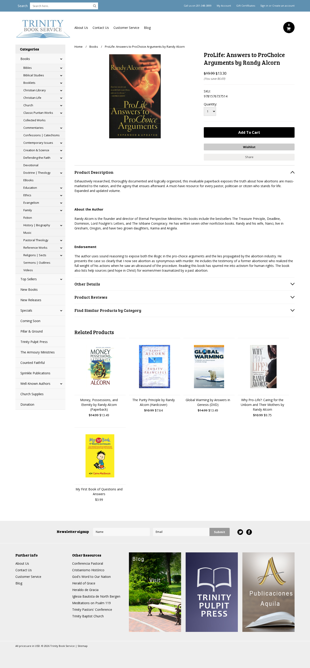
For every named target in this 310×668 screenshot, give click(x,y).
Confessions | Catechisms (41, 135)
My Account (224, 5)
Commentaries (33, 128)
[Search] (94, 5)
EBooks (28, 180)
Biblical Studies (33, 75)
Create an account (283, 5)
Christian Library (34, 90)
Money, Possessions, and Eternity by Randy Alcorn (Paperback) (99, 405)
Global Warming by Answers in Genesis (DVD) (208, 402)
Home (78, 47)
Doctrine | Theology (37, 173)
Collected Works (34, 120)
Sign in (264, 5)
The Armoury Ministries (37, 352)
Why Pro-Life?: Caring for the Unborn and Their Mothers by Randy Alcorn (262, 405)
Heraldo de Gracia (85, 590)
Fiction (27, 218)
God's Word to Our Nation (91, 576)
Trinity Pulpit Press (34, 342)
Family (27, 210)
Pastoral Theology (35, 240)
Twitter (240, 532)
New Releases (30, 300)
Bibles (27, 68)
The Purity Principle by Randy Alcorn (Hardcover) (153, 402)
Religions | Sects (34, 255)
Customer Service (126, 27)
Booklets (29, 83)
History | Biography (36, 225)
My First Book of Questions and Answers (99, 491)
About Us (81, 27)
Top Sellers (28, 279)
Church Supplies (32, 394)
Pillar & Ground (31, 331)
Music (27, 233)
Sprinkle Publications (35, 373)
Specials (26, 310)
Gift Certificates (245, 5)
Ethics (27, 195)
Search (23, 6)
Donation (27, 404)
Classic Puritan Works (38, 113)
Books (25, 59)
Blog (147, 27)
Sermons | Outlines (36, 263)
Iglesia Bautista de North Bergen (96, 596)
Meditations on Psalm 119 (91, 603)
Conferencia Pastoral (87, 563)
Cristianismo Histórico (88, 570)
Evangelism (31, 203)
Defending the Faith (36, 158)
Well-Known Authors (35, 383)
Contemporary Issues (38, 143)
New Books (29, 289)
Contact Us (101, 27)
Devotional (30, 165)
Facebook (249, 532)
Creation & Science (36, 150)
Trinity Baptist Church (88, 616)
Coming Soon (30, 321)
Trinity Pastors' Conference (92, 609)
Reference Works (35, 248)
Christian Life (32, 98)
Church (28, 105)
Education (30, 188)
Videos (28, 270)
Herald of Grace (83, 583)
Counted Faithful (32, 362)
